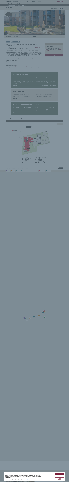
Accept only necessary (59, 476)
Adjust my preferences (59, 479)
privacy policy (30, 479)
